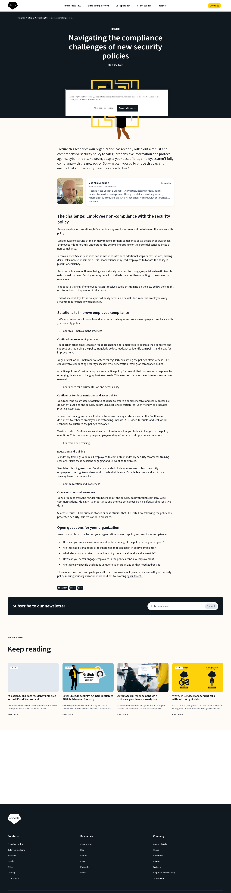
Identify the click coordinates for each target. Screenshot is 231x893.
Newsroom (158, 855)
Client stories (144, 5)
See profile (166, 183)
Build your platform (98, 5)
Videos (83, 872)
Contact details (160, 844)
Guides (83, 855)
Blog (30, 18)
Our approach (122, 5)
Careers (156, 861)
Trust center (158, 878)
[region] (116, 102)
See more (93, 201)
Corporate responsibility (164, 872)
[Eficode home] (13, 6)
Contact (214, 5)
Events (83, 861)
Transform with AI (71, 5)
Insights (162, 5)
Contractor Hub (14, 878)
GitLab (10, 867)
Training (11, 872)
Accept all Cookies (127, 108)
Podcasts (84, 867)
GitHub (11, 861)
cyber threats (135, 576)
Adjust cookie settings (104, 108)
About (156, 850)
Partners (157, 867)
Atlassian (12, 855)
